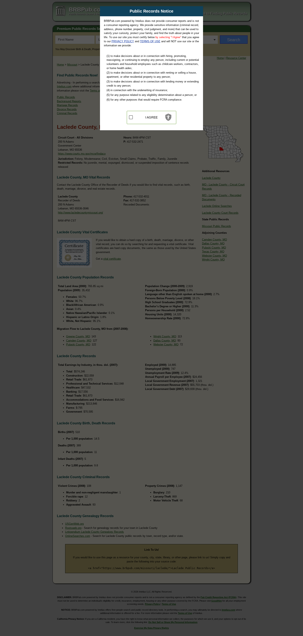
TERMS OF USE (150, 41)
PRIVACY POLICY (123, 41)
